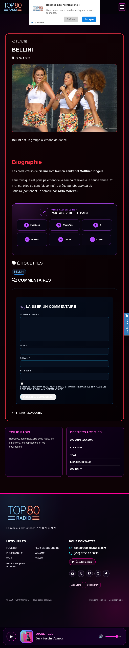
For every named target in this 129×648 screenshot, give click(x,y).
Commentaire (29, 314)
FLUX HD (11, 548)
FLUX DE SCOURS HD (47, 548)
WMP (9, 558)
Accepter (89, 19)
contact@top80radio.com (90, 547)
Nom (23, 345)
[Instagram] (97, 573)
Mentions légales (97, 600)
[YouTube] (72, 573)
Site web (25, 370)
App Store (76, 585)
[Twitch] (89, 573)
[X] (81, 573)
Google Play (92, 585)
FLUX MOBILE (14, 553)
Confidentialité (116, 600)
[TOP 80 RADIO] (13, 7)
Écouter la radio (84, 562)
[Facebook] (106, 573)
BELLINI (19, 271)
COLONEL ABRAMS (81, 440)
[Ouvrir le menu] (122, 7)
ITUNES (39, 558)
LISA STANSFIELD (80, 462)
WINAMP (40, 553)
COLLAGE (76, 447)
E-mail (25, 358)
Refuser (71, 19)
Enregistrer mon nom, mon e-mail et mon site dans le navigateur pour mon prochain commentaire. (63, 388)
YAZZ (73, 454)
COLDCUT (76, 469)
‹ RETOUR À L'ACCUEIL (27, 412)
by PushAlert (39, 22)
